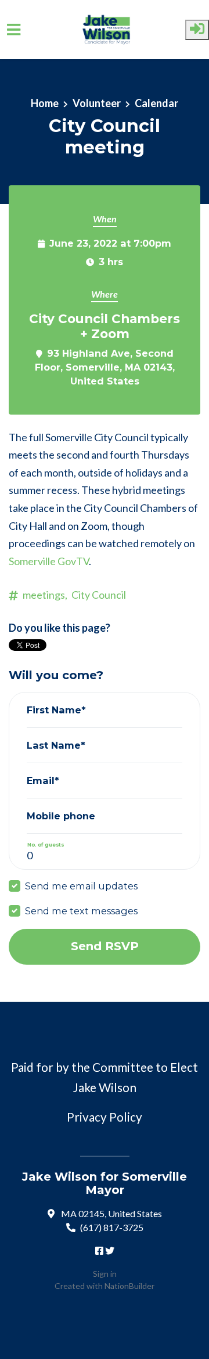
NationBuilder (129, 1286)
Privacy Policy (104, 1117)
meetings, (45, 594)
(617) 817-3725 (111, 1227)
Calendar (156, 103)
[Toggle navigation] (13, 30)
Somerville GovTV (49, 561)
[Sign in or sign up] (197, 30)
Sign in (105, 1274)
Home (45, 103)
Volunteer (97, 103)
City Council (98, 594)
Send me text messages (81, 911)
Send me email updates (81, 886)
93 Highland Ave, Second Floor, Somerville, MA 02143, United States (105, 367)
